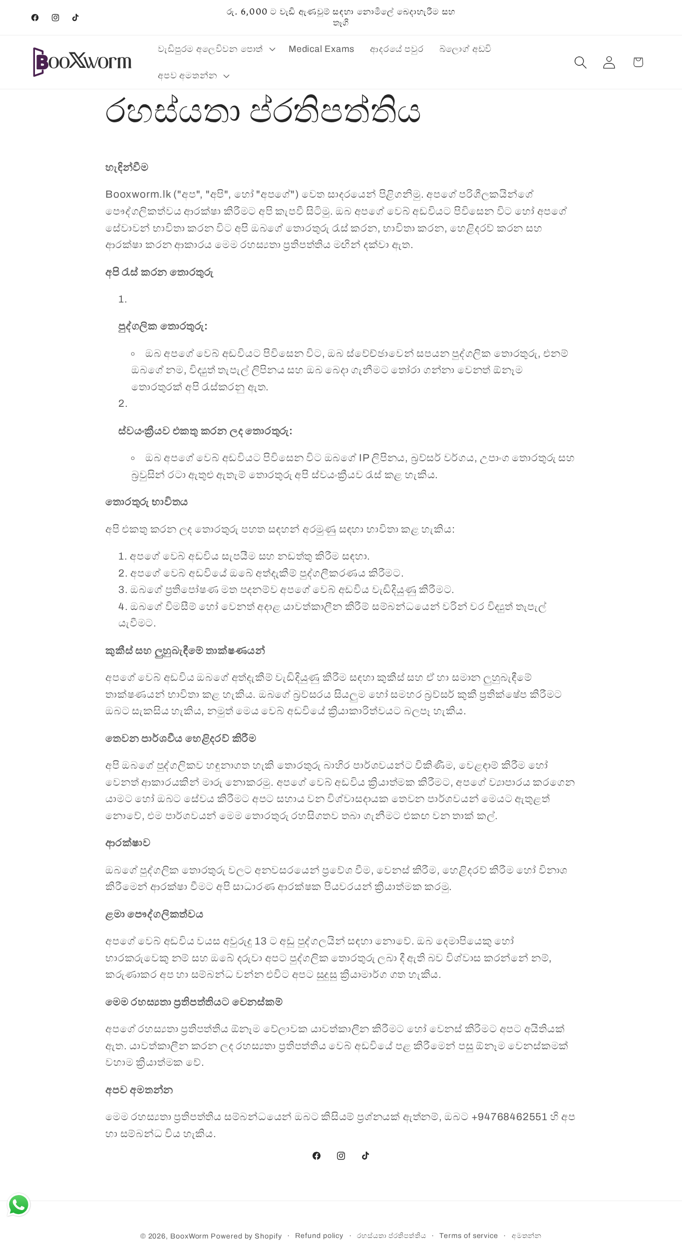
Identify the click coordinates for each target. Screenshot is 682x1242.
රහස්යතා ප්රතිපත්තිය (391, 1236)
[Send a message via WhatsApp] (18, 1205)
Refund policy (319, 1236)
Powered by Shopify (246, 1236)
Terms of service (468, 1236)
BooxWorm (189, 1236)
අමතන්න (527, 1236)
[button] (215, 48)
